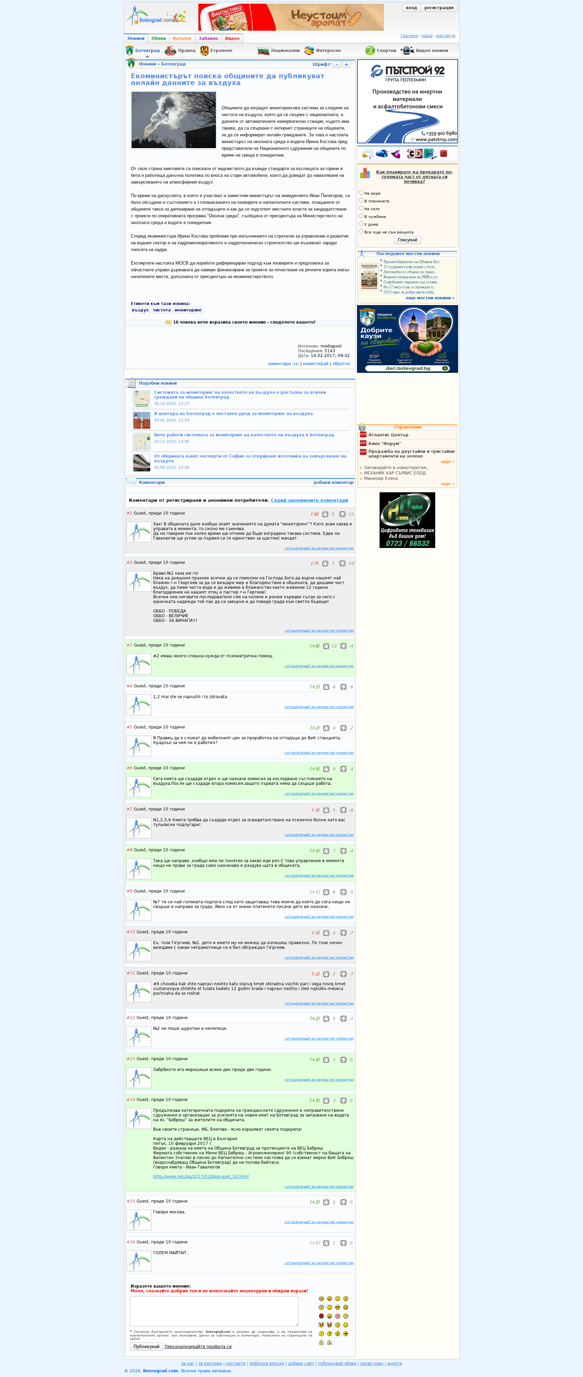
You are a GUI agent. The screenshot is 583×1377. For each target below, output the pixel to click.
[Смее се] (345, 1307)
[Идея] (337, 1333)
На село (372, 209)
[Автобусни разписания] (382, 155)
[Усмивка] (329, 1298)
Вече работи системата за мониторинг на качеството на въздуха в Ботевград (244, 435)
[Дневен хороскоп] (397, 155)
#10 (131, 932)
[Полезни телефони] (447, 155)
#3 (130, 645)
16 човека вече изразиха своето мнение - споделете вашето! (243, 322)
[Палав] (329, 1324)
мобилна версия (267, 1363)
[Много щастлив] (321, 1298)
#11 (131, 973)
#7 (130, 809)
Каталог (182, 38)
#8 (130, 850)
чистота (162, 310)
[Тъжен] (337, 1298)
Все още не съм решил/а (389, 232)
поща (427, 35)
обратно (341, 363)
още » (448, 461)
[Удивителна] (321, 1333)
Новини (136, 38)
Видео (232, 38)
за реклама (210, 1363)
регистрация (439, 7)
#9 (130, 891)
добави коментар (333, 482)
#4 (130, 686)
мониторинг (188, 310)
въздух (140, 310)
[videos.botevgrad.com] (329, 1342)
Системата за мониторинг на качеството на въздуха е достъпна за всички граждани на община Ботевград (240, 395)
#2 (130, 562)
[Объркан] (329, 1307)
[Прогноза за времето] (367, 155)
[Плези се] (329, 1316)
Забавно (208, 38)
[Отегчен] (337, 1316)
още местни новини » (430, 298)
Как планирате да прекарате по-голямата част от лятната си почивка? (414, 177)
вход (411, 7)
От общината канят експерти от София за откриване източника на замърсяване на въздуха (250, 458)
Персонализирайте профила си (198, 1346)
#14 (131, 1099)
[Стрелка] (345, 1333)
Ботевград (173, 64)
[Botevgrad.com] (321, 1342)
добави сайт (301, 1363)
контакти (445, 35)
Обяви (158, 38)
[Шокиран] (321, 1307)
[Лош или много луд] (321, 1324)
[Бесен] (321, 1316)
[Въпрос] (329, 1333)
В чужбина (375, 217)
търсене (409, 35)
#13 (131, 1058)
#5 (130, 727)
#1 (130, 513)
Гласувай (407, 239)
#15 (131, 1201)
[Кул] (337, 1307)
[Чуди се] (337, 1324)
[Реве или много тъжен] (345, 1316)
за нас (187, 1363)
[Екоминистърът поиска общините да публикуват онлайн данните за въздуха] (174, 146)
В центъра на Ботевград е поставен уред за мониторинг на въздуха (233, 413)
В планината (376, 201)
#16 (131, 1242)
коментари (283, 363)
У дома (371, 224)
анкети (394, 1363)
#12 (131, 1017)
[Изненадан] (345, 1298)
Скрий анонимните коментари (309, 500)
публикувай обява (337, 1363)
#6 (130, 768)
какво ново (371, 1363)
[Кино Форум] (422, 154)
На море (372, 193)
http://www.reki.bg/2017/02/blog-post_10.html (201, 1176)
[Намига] (345, 1324)
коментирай (316, 363)
